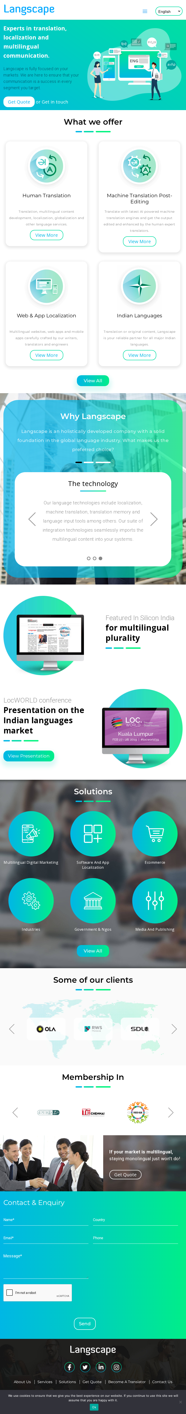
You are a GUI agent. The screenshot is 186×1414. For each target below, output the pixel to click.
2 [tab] (94, 558)
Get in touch (55, 102)
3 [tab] (100, 558)
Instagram (116, 1367)
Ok (94, 1407)
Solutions (67, 1382)
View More (46, 235)
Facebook (69, 1367)
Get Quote (92, 1382)
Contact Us (162, 1382)
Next (154, 519)
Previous (32, 519)
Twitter (85, 1367)
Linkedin (101, 1367)
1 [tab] (89, 558)
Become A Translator (127, 1382)
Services (44, 1382)
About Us (22, 1382)
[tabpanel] (93, 513)
